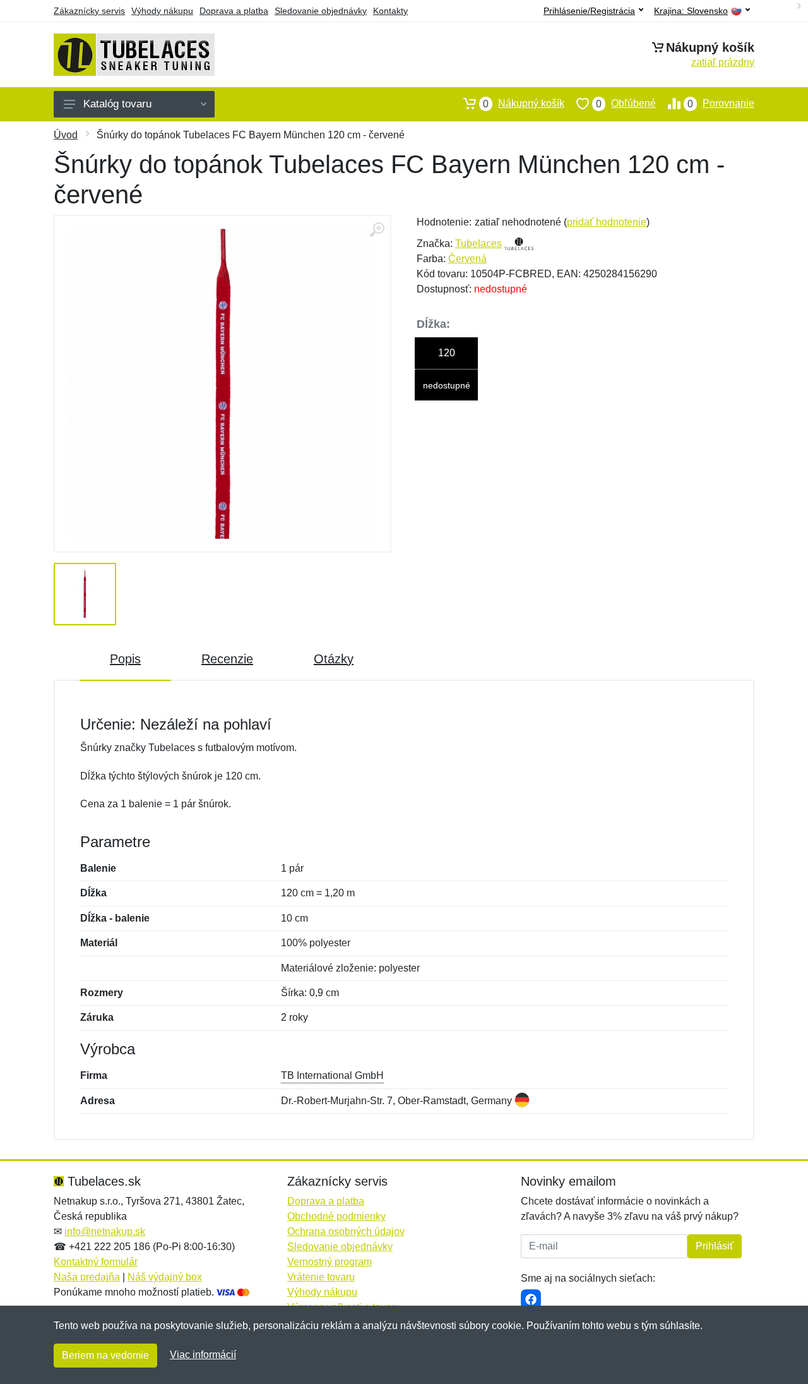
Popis (125, 659)
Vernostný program (329, 1261)
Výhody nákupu (162, 11)
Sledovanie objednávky (321, 11)
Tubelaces (478, 243)
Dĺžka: (433, 324)
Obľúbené (626, 103)
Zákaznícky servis (89, 11)
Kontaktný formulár (96, 1261)
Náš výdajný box (165, 1277)
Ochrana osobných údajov (346, 1231)
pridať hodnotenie (606, 222)
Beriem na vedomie (105, 1355)
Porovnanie (720, 103)
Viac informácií (203, 1354)
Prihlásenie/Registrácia (589, 10)
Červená (467, 258)
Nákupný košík (523, 103)
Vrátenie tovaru (321, 1277)
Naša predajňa (87, 1277)
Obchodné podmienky (336, 1216)
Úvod (66, 134)
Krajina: (691, 11)
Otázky (334, 659)
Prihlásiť (715, 1246)
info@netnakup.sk (104, 1231)
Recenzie (227, 659)
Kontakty (390, 11)
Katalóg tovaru (117, 104)
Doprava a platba (233, 11)
